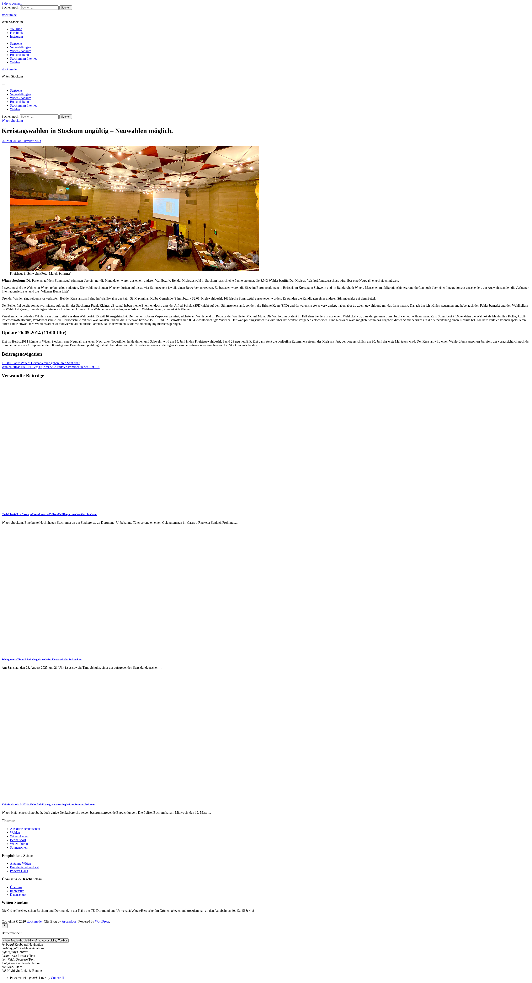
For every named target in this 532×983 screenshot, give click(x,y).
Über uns (16, 887)
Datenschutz (18, 894)
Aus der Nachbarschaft (25, 829)
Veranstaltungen (20, 47)
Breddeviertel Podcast (24, 867)
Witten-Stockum (20, 51)
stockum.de (9, 15)
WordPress (102, 921)
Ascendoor (69, 921)
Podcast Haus (19, 871)
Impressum (17, 891)
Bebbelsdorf (18, 840)
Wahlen (15, 62)
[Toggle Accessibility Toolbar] (5, 925)
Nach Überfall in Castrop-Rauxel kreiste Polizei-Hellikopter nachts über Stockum (49, 514)
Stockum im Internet (23, 58)
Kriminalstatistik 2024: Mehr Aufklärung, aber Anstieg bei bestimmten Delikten (48, 804)
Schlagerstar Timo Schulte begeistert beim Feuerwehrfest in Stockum (42, 659)
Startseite (16, 43)
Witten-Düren (19, 843)
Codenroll (57, 977)
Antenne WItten (20, 863)
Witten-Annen (19, 836)
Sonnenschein (19, 847)
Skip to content (11, 3)
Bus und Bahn (19, 55)
